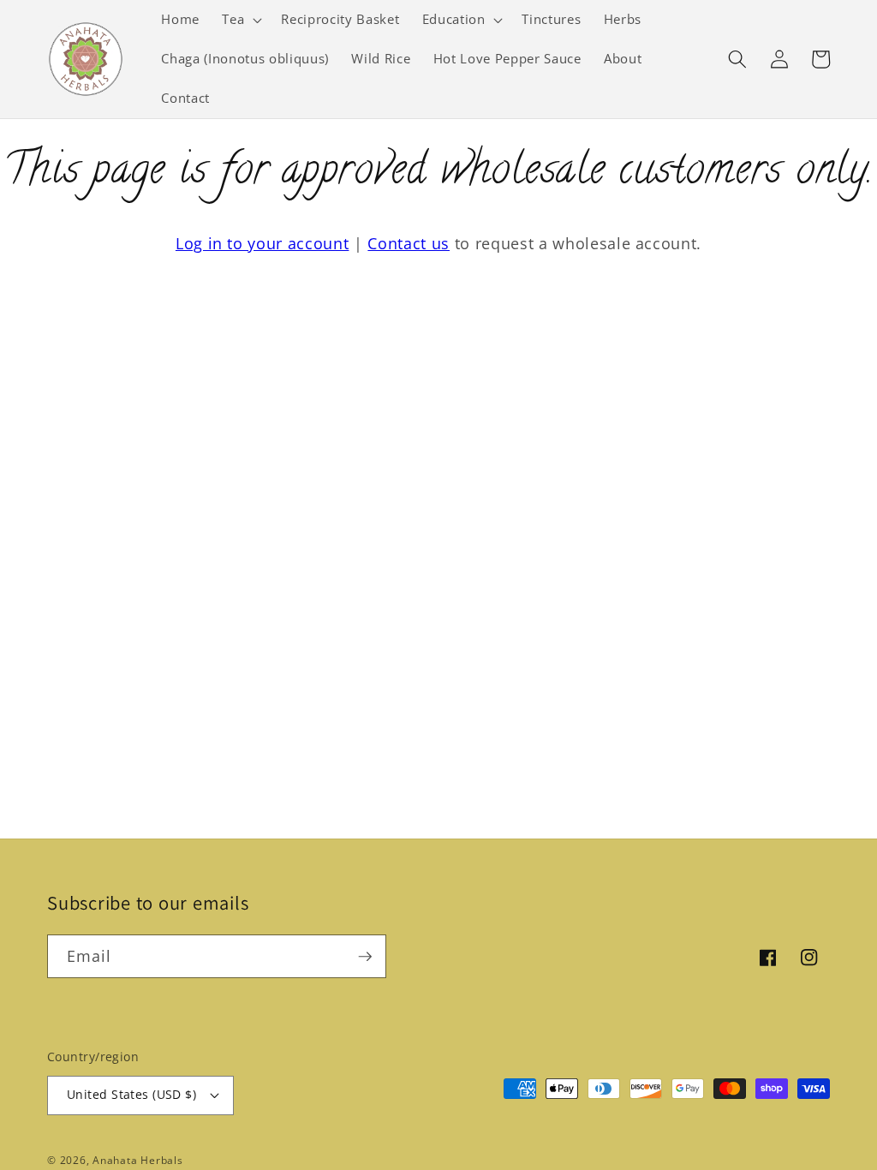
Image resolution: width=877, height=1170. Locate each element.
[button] (240, 19)
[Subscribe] (364, 956)
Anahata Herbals (137, 1160)
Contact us (408, 243)
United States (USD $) (131, 1094)
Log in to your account (262, 243)
